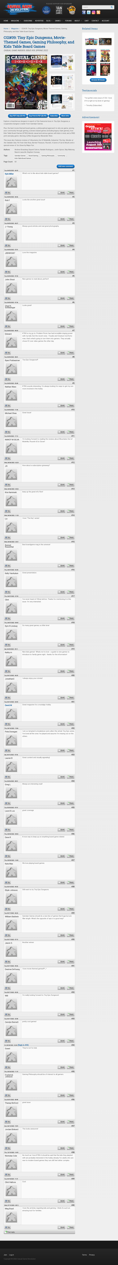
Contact (95, 21)
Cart (87, 21)
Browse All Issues (98, 80)
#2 (73, 197)
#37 (72, 1126)
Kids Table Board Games (23, 158)
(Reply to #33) (23, 1045)
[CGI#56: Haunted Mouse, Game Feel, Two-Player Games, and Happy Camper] (91, 55)
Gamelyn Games (20, 156)
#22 (72, 728)
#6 (73, 302)
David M (8, 705)
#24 (72, 781)
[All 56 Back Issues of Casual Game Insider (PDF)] (105, 41)
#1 (73, 170)
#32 (72, 992)
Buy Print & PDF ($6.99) (37, 116)
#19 (72, 649)
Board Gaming (33, 156)
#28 (72, 887)
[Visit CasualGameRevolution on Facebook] (84, 12)
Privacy (92, 1255)
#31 (72, 966)
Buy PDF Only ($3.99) (17, 116)
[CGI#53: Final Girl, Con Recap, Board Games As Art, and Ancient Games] (105, 69)
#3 (73, 223)
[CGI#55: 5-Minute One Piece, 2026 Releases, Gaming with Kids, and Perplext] (105, 55)
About (77, 21)
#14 (72, 515)
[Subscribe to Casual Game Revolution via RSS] (98, 12)
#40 (72, 1205)
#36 (72, 1100)
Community (61, 156)
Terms (84, 1255)
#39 (72, 1179)
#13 (72, 489)
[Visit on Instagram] (93, 12)
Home (6, 21)
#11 (72, 436)
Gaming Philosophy (47, 156)
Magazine (15, 21)
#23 (72, 755)
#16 (72, 570)
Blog (48, 21)
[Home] (21, 9)
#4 (73, 250)
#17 (72, 596)
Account (105, 21)
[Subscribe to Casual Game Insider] (91, 41)
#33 (72, 1019)
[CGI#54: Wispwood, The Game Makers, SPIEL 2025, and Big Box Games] (91, 69)
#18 (72, 623)
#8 (73, 357)
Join (5, 1255)
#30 (72, 939)
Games (58, 21)
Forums (68, 21)
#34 (72, 1045)
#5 (73, 276)
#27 (72, 860)
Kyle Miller (9, 174)
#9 (73, 383)
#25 (72, 807)
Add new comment (65, 166)
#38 (72, 1152)
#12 (72, 462)
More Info (65, 116)
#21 (72, 702)
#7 (73, 331)
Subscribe (28, 21)
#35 (72, 1071)
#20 (72, 675)
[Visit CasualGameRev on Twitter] (89, 12)
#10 (72, 410)
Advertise (39, 21)
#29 (72, 913)
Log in (11, 1255)
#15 (72, 542)
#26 (72, 834)
